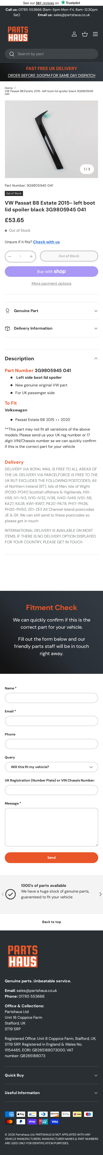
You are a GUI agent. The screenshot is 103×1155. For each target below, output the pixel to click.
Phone (10, 734)
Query (10, 757)
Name (9, 688)
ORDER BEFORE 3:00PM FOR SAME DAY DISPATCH (51, 75)
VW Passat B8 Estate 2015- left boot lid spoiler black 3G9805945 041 (49, 92)
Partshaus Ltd (25, 1135)
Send (51, 857)
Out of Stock (69, 256)
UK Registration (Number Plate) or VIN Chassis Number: (50, 780)
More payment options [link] (51, 283)
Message (12, 803)
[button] (85, 34)
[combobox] (51, 54)
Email (9, 711)
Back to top (51, 922)
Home (9, 88)
